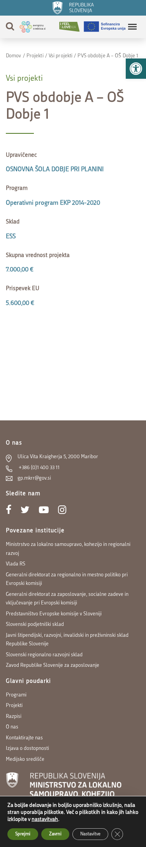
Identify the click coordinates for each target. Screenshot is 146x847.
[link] (136, 68)
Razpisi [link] (13, 716)
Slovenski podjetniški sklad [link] (35, 624)
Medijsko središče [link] (25, 759)
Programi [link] (16, 695)
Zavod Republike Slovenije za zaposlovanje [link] (52, 665)
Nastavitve (90, 834)
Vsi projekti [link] (60, 55)
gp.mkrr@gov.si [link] (34, 478)
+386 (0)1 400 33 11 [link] (39, 467)
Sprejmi (22, 834)
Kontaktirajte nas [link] (24, 738)
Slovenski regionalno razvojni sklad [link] (44, 654)
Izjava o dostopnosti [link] (27, 748)
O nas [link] (12, 727)
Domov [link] (13, 55)
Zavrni (55, 834)
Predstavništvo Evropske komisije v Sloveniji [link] (54, 614)
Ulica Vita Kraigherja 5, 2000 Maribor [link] (58, 456)
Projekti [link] (35, 55)
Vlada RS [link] (15, 564)
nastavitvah (45, 819)
